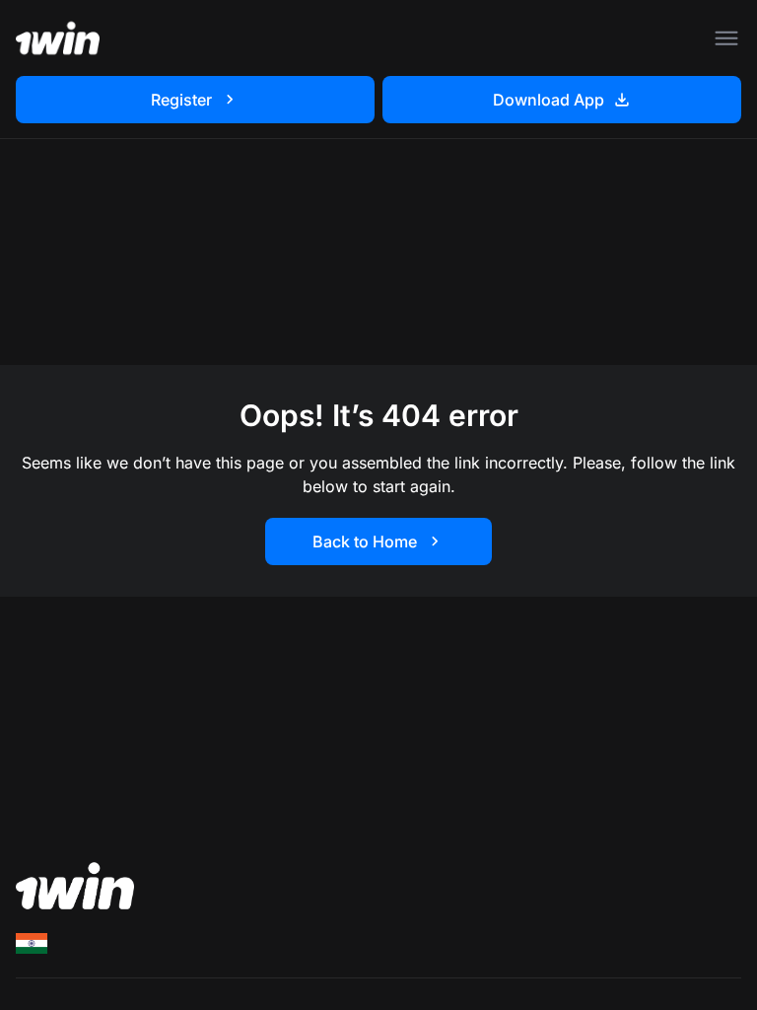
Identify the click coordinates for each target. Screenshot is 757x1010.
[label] (31, 943)
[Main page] (58, 38)
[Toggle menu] (726, 38)
